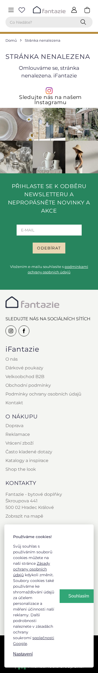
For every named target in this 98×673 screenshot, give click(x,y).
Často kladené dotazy (28, 451)
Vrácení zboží (19, 443)
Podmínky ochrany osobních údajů (43, 394)
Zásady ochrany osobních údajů (31, 569)
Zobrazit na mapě (24, 516)
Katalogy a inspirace (26, 460)
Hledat (84, 22)
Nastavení (23, 654)
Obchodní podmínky (28, 385)
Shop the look (20, 469)
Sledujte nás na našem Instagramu (50, 100)
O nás (11, 359)
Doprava (14, 425)
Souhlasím (78, 596)
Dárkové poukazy (24, 367)
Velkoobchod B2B (24, 376)
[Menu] (10, 9)
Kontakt (14, 402)
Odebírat (49, 248)
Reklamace (17, 434)
